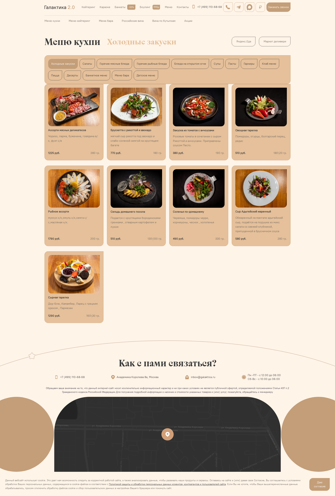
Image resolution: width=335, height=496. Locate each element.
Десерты (72, 75)
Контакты (183, 7)
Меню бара (106, 20)
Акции (188, 20)
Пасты (232, 63)
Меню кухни (52, 20)
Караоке (105, 7)
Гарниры (249, 63)
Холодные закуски (63, 63)
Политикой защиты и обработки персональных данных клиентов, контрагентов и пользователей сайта (167, 484)
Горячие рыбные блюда (152, 63)
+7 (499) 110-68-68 (209, 7)
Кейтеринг (88, 7)
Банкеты (120, 7)
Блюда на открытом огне (190, 63)
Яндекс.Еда (243, 41)
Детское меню (146, 75)
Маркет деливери (275, 41)
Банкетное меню (96, 75)
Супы (217, 63)
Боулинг (145, 7)
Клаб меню (269, 63)
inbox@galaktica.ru (203, 377)
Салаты (87, 63)
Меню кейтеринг (79, 20)
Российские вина (133, 20)
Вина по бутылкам (164, 20)
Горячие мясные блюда (114, 63)
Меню (168, 7)
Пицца (55, 75)
